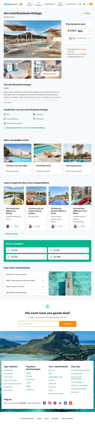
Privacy (46, 418)
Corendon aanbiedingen (79, 385)
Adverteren (52, 384)
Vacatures (52, 387)
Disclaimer (55, 418)
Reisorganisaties (77, 374)
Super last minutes (10, 380)
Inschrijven (68, 324)
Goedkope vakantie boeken (80, 370)
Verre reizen (8, 390)
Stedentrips (8, 387)
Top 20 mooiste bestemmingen (76, 378)
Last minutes (8, 377)
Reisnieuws (75, 392)
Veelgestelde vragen (56, 377)
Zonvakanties (8, 370)
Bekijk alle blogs (12, 234)
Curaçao (29, 376)
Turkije (28, 383)
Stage (51, 390)
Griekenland (30, 379)
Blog (50, 374)
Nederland (30, 389)
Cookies (39, 418)
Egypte (28, 386)
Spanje (6, 88)
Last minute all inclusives (12, 384)
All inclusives (8, 374)
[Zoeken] (84, 4)
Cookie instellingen (67, 418)
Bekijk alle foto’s (51, 74)
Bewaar (88, 13)
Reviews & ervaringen (56, 394)
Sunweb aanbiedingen (79, 389)
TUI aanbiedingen (77, 382)
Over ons (52, 370)
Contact (51, 380)
